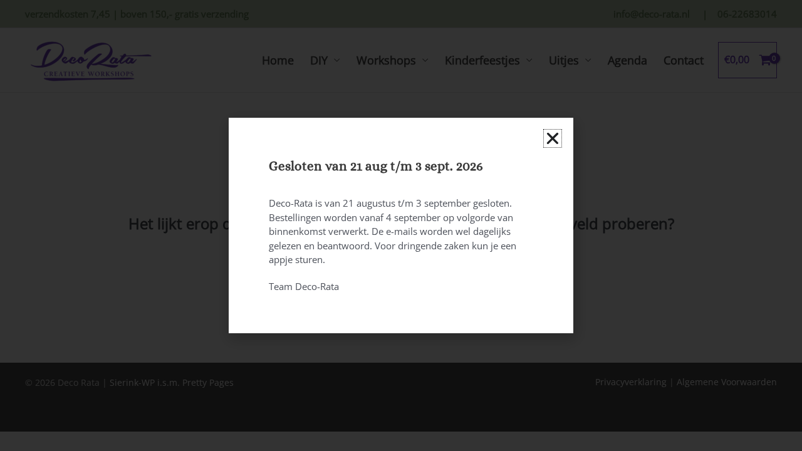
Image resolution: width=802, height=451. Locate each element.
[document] (401, 225)
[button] (552, 138)
